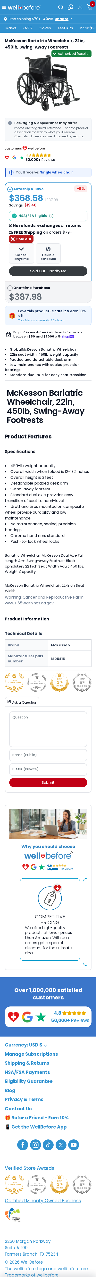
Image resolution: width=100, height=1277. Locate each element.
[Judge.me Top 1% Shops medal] (59, 682)
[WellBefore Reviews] (7, 157)
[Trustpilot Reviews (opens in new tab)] (40, 1017)
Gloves (45, 28)
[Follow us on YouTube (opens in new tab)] (73, 1144)
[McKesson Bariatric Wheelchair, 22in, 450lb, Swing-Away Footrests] (48, 83)
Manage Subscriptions (31, 1054)
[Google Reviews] (14, 157)
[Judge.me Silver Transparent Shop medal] (36, 682)
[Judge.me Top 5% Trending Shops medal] (82, 682)
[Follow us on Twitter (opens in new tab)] (61, 1144)
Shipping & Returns (27, 1063)
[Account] (80, 7)
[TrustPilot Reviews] (22, 157)
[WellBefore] (24, 7)
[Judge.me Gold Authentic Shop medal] (14, 682)
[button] (5, 7)
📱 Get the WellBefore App (36, 1127)
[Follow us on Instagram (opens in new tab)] (35, 1144)
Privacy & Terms (24, 1099)
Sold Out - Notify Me (48, 270)
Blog (10, 1090)
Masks (11, 28)
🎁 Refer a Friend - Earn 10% (37, 1117)
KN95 (27, 28)
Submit (48, 782)
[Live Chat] (70, 7)
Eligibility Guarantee (29, 1081)
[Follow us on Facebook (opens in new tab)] (22, 1144)
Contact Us (18, 1108)
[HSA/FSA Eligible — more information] (51, 216)
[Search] (60, 7)
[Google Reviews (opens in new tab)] (27, 1017)
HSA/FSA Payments (27, 1072)
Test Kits (65, 28)
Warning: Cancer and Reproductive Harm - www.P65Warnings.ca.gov (46, 600)
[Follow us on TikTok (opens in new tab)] (48, 1144)
